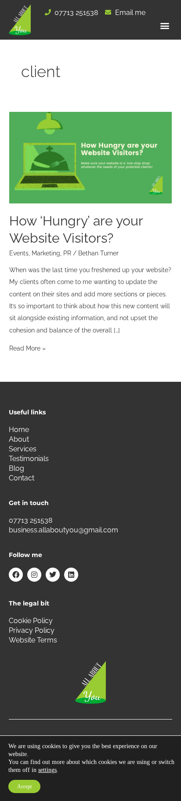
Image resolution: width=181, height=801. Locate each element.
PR (67, 253)
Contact (21, 478)
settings (47, 770)
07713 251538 (30, 520)
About (19, 439)
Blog (16, 468)
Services (22, 449)
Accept (24, 786)
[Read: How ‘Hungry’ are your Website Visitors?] (90, 156)
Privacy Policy (31, 630)
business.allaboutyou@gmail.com (63, 530)
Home (19, 429)
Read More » (27, 348)
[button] (165, 25)
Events (19, 253)
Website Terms (33, 640)
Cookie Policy (31, 620)
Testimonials (29, 458)
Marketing (46, 253)
